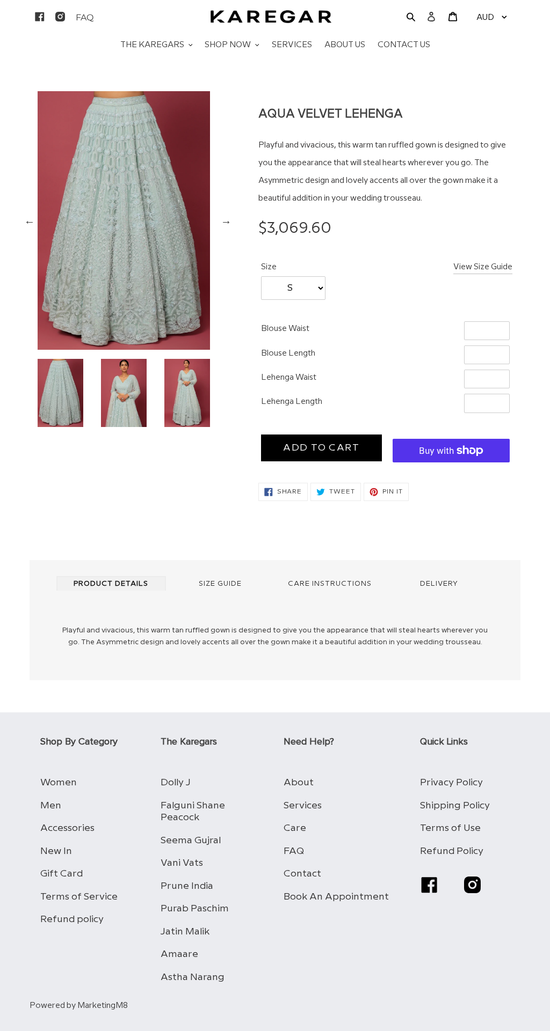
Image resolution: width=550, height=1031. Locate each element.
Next (226, 220)
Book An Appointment (336, 896)
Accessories (67, 828)
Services (303, 805)
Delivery (439, 583)
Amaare (179, 954)
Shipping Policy (455, 805)
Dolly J (176, 782)
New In (56, 851)
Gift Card (61, 873)
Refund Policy (451, 851)
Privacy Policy (451, 782)
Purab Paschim (195, 908)
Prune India (187, 885)
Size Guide (220, 583)
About (299, 782)
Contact (302, 873)
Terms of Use (450, 828)
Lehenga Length (291, 402)
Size (269, 267)
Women (58, 782)
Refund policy (72, 919)
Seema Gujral (191, 840)
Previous (29, 220)
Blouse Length (288, 353)
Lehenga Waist (288, 377)
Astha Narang (193, 977)
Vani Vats (182, 862)
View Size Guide (482, 267)
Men (50, 805)
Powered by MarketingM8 (79, 1006)
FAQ (294, 851)
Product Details (111, 583)
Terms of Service (79, 896)
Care (295, 828)
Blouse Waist (285, 329)
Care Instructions (330, 583)
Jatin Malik (185, 931)
